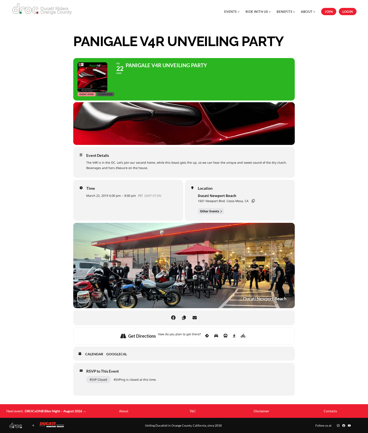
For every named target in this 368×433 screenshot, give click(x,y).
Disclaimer (261, 411)
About (123, 411)
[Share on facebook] (173, 317)
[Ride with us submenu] (270, 11)
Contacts (330, 411)
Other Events (209, 211)
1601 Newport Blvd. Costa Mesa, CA (223, 201)
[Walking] (234, 336)
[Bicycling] (243, 336)
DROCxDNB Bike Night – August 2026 (55, 411)
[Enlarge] (16, 428)
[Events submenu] (239, 11)
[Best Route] (207, 336)
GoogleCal (116, 354)
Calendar (94, 354)
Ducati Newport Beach (217, 195)
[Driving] (216, 336)
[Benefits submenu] (294, 11)
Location (205, 188)
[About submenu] (314, 11)
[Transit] (225, 336)
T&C (193, 411)
